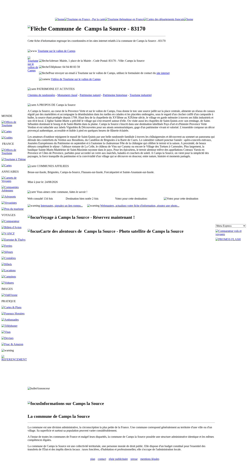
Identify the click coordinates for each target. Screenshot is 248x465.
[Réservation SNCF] (8, 233)
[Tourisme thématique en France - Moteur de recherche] (124, 19)
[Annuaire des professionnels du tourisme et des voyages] (12, 208)
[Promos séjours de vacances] (7, 251)
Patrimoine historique (115, 95)
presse (134, 458)
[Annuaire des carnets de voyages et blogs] (14, 181)
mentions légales (149, 458)
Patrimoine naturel (90, 95)
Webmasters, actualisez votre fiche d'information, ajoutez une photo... (139, 205)
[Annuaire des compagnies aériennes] (14, 190)
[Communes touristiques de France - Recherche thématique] (13, 159)
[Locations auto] (7, 282)
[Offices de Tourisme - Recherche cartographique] (84, 19)
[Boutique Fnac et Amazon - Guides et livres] (12, 344)
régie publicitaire (118, 458)
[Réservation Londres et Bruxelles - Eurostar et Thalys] (13, 239)
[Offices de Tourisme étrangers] (14, 125)
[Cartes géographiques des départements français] (6, 165)
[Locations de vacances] (8, 270)
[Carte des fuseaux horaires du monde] (13, 313)
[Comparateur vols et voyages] (10, 221)
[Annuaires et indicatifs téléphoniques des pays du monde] (9, 325)
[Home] (59, 19)
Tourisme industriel (141, 95)
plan (92, 458)
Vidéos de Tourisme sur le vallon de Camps (76, 79)
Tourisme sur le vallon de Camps (56, 50)
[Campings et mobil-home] (8, 276)
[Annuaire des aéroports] (8, 196)
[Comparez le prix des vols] (231, 234)
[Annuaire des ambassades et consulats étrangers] (10, 319)
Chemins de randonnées (41, 95)
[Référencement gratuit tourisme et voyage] (14, 359)
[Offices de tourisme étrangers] (164, 19)
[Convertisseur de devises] (7, 338)
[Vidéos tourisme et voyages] (9, 295)
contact (102, 458)
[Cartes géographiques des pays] (6, 131)
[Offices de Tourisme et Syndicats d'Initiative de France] (14, 153)
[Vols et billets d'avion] (11, 227)
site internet (163, 73)
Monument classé (67, 95)
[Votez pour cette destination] (181, 198)
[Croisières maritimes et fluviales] (8, 258)
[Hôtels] (6, 264)
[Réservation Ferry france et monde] (6, 245)
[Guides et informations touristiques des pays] (7, 137)
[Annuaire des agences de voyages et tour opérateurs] (9, 202)
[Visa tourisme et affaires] (6, 331)
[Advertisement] (124, 9)
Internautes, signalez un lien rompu (62, 205)
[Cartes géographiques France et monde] (11, 307)
